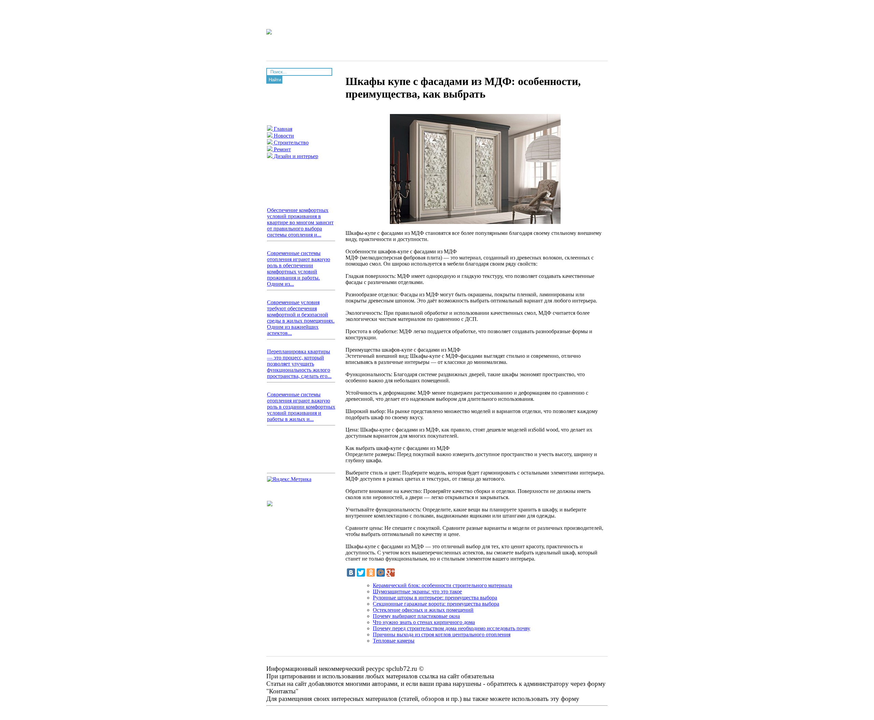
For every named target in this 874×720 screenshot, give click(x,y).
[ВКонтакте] (351, 572)
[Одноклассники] (371, 572)
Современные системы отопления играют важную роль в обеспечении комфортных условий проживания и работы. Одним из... (298, 268)
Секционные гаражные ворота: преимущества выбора (436, 604)
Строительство (290, 142)
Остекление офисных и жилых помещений (423, 610)
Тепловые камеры (393, 641)
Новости (283, 136)
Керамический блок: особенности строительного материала (442, 585)
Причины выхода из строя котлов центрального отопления (441, 634)
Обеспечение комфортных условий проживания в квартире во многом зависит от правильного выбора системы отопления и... (300, 222)
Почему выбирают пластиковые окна (416, 616)
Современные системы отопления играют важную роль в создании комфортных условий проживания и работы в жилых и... (301, 407)
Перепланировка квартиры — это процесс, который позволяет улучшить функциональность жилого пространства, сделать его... (299, 364)
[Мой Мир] (381, 572)
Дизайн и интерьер (295, 156)
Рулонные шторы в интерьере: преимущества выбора (435, 598)
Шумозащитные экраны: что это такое (417, 591)
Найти (275, 79)
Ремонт (281, 149)
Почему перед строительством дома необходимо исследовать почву (451, 628)
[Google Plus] (390, 572)
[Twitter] (361, 572)
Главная (282, 129)
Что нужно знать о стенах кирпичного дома (424, 622)
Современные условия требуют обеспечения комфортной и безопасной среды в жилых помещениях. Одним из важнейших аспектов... (301, 317)
